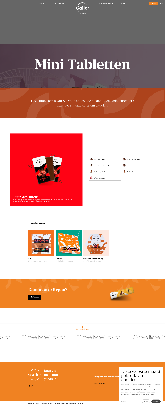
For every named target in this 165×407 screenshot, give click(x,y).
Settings (146, 401)
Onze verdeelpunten (106, 3)
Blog (123, 3)
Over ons (42, 3)
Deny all (123, 401)
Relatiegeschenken (71, 404)
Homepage (31, 404)
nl (160, 3)
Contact (80, 404)
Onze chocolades (60, 3)
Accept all (156, 401)
